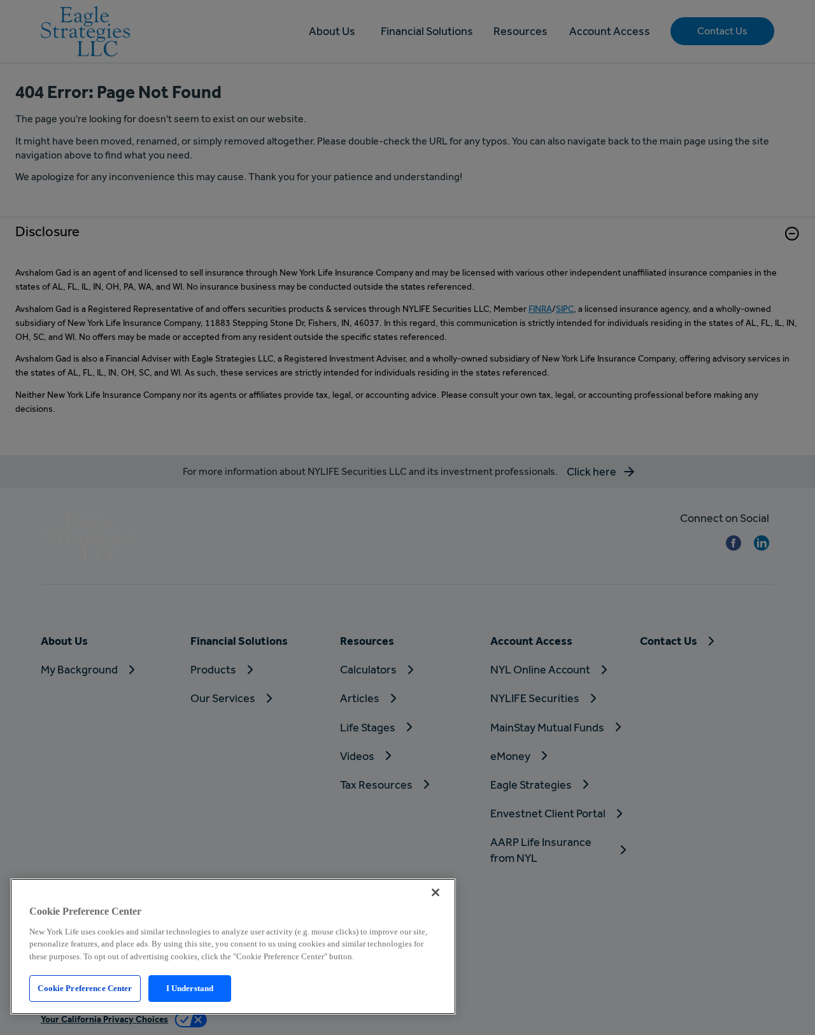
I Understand (190, 988)
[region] (233, 946)
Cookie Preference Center (85, 988)
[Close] (436, 892)
